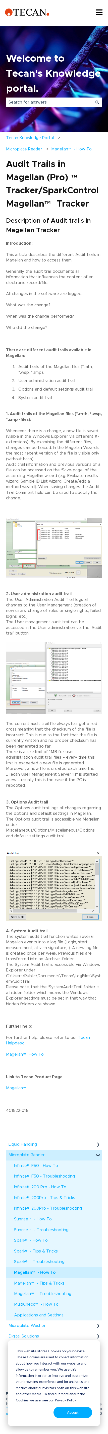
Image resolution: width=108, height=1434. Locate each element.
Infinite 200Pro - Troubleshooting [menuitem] (48, 1208)
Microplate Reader (24, 149)
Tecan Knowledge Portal (30, 138)
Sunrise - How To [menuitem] (33, 1220)
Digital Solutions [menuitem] (24, 1336)
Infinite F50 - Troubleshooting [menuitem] (44, 1176)
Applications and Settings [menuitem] (39, 1315)
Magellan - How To (71, 150)
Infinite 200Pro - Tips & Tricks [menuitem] (44, 1197)
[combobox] (49, 102)
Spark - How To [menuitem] (31, 1240)
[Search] (97, 102)
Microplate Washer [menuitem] (27, 1326)
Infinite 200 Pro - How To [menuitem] (40, 1186)
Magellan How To (25, 1054)
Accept (73, 1412)
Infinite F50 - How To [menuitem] (36, 1165)
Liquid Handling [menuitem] (23, 1144)
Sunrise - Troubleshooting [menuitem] (41, 1231)
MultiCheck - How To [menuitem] (36, 1306)
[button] (98, 1145)
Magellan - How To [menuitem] (35, 1274)
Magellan (16, 1088)
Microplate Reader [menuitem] (27, 1155)
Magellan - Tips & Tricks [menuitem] (39, 1285)
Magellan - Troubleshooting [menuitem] (42, 1295)
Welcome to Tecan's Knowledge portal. (53, 74)
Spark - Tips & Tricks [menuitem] (36, 1250)
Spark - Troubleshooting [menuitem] (39, 1261)
